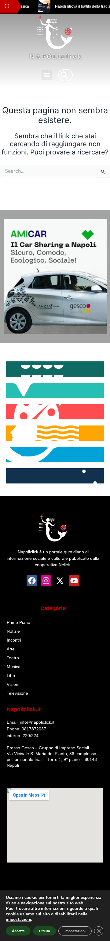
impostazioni (18, 919)
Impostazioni (75, 930)
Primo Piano (18, 622)
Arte (11, 648)
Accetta (18, 930)
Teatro (13, 657)
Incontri (14, 640)
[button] (47, 75)
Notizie (13, 631)
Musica (13, 666)
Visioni (13, 684)
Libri (11, 675)
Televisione (17, 693)
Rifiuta (44, 930)
